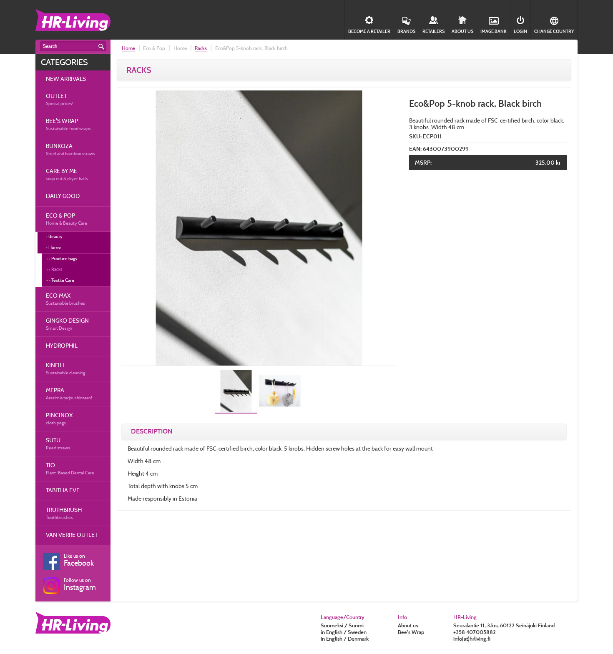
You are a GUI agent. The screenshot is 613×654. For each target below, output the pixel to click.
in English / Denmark (345, 638)
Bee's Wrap (411, 632)
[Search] (101, 47)
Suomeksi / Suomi (342, 625)
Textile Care (62, 280)
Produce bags (64, 258)
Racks (57, 269)
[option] (259, 228)
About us (408, 625)
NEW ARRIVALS (66, 78)
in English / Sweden (344, 632)
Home (128, 48)
